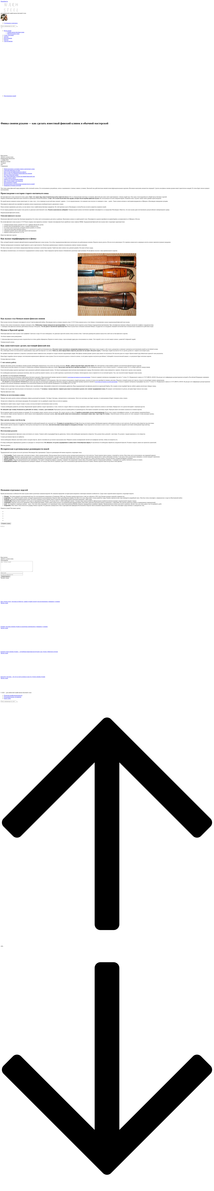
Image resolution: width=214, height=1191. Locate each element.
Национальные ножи (13, 33)
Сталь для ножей (9, 35)
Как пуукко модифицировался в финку (15, 172)
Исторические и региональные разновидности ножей (19, 184)
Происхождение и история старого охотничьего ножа (19, 169)
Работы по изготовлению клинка (13, 179)
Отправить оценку (5, 523)
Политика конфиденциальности (13, 695)
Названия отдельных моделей (12, 185)
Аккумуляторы (8, 41)
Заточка (6, 36)
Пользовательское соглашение (12, 697)
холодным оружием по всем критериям (79, 377)
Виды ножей (7, 30)
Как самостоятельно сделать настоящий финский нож (19, 176)
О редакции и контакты (11, 23)
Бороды (6, 39)
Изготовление (8, 38)
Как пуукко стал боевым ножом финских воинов (18, 173)
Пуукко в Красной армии (11, 175)
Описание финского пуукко (12, 170)
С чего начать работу (10, 178)
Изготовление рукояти (10, 182)
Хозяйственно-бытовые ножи (15, 32)
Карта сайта (7, 698)
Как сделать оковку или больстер (13, 181)
